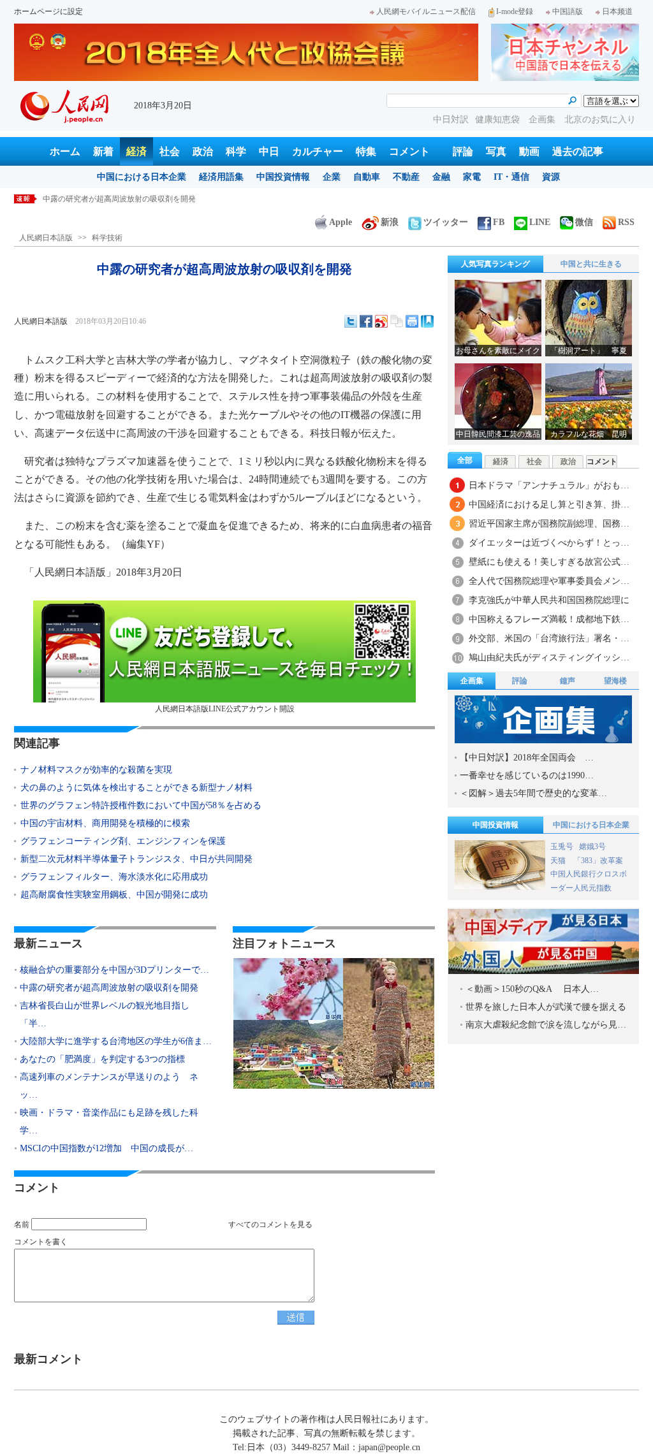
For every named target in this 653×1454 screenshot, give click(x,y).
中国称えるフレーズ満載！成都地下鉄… (549, 619)
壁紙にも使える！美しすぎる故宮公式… (549, 562)
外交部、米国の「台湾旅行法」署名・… (549, 638)
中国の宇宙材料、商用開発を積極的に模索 (105, 823)
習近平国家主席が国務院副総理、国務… (549, 523)
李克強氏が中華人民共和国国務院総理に (549, 600)
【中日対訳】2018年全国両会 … (527, 757)
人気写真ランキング (495, 263)
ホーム (65, 151)
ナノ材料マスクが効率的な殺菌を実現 (96, 769)
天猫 (559, 860)
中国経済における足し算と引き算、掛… (549, 504)
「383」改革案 (598, 860)
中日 (269, 151)
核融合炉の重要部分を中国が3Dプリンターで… (114, 970)
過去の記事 (577, 151)
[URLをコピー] (396, 321)
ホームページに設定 (48, 11)
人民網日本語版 (46, 237)
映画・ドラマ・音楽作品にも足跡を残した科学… (109, 1121)
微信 (584, 222)
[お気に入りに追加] (427, 321)
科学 (236, 151)
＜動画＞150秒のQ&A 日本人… (532, 989)
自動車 (366, 177)
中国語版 (567, 11)
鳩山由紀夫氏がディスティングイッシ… (549, 657)
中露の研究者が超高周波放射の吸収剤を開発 (119, 198)
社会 (169, 151)
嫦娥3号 (592, 846)
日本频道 (617, 11)
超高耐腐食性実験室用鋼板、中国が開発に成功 (114, 894)
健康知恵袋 (498, 119)
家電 (472, 177)
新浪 (390, 222)
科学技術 (107, 237)
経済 (136, 151)
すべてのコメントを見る (270, 1224)
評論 (463, 151)
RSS (626, 222)
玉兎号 (561, 846)
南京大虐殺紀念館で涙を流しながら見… (546, 1024)
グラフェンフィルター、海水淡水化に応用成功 (114, 877)
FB (498, 222)
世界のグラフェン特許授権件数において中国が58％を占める (140, 805)
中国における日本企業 (141, 177)
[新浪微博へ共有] (381, 321)
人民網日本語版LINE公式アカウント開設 (225, 708)
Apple (340, 222)
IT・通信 (511, 177)
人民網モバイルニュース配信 (426, 11)
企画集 (543, 119)
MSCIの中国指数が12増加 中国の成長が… (106, 1148)
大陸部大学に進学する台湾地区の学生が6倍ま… (116, 1041)
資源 (551, 177)
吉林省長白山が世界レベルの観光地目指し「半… (104, 1014)
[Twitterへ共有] (350, 321)
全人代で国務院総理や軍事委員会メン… (549, 581)
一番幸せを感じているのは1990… (527, 775)
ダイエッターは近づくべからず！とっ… (549, 543)
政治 (203, 151)
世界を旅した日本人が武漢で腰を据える (546, 1007)
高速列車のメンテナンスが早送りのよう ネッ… (109, 1086)
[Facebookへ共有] (366, 321)
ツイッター (445, 222)
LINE (539, 222)
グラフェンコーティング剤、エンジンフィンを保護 (123, 841)
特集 (366, 151)
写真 (496, 151)
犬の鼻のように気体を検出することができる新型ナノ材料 (136, 787)
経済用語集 (221, 177)
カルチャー (317, 151)
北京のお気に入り (600, 119)
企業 (332, 177)
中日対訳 (451, 119)
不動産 (406, 177)
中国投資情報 (283, 177)
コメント (409, 151)
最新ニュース (48, 943)
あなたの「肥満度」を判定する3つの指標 (102, 1059)
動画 (529, 151)
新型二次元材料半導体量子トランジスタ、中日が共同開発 (136, 859)
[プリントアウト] (412, 321)
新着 (103, 151)
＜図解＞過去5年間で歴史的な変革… (533, 793)
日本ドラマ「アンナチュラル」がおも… (549, 485)
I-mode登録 (514, 11)
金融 (441, 177)
